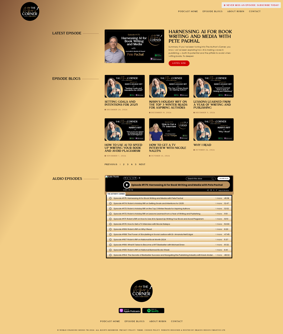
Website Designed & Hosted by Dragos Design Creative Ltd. (193, 330)
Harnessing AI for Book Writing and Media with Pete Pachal (200, 37)
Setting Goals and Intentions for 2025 (121, 103)
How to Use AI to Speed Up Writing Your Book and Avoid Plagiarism (123, 148)
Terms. (140, 330)
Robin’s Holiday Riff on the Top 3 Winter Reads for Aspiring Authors (168, 104)
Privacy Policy (128, 330)
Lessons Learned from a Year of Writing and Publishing (212, 104)
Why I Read (202, 145)
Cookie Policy (152, 330)
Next (142, 164)
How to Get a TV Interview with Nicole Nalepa (167, 148)
